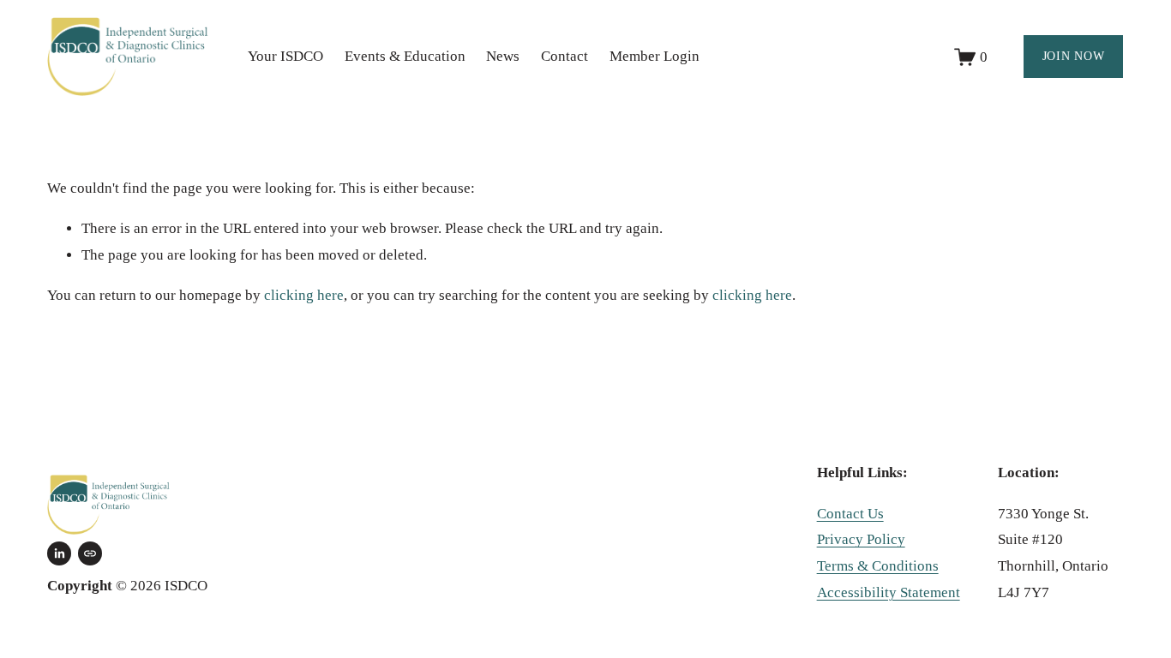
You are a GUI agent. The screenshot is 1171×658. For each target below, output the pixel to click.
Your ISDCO (285, 56)
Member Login (655, 56)
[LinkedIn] (59, 553)
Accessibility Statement (888, 592)
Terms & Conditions (878, 566)
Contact (564, 56)
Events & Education (405, 56)
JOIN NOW (1073, 56)
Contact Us (850, 513)
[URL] (90, 553)
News (502, 56)
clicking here (304, 295)
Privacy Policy (861, 539)
